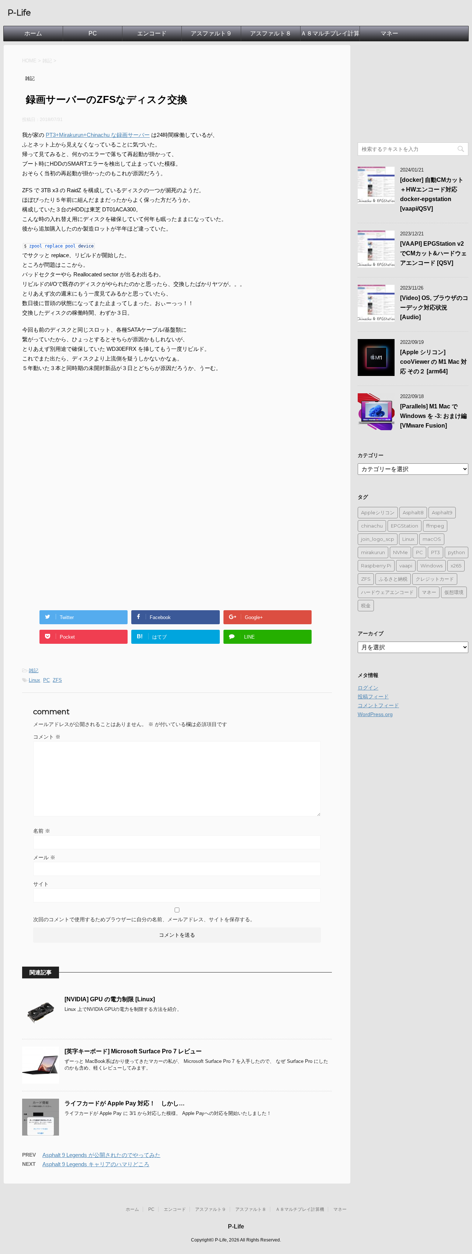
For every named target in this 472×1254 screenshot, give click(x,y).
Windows (431, 566)
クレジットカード (435, 579)
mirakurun (373, 552)
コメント (46, 737)
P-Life (19, 13)
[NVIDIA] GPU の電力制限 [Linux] (110, 999)
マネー (389, 33)
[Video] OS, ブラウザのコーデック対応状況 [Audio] (434, 307)
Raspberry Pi (376, 566)
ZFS (57, 680)
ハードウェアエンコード (387, 592)
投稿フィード (373, 696)
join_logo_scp (377, 539)
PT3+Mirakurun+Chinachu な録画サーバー (98, 135)
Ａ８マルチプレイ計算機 (330, 35)
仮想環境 (454, 592)
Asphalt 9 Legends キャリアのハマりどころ (95, 1164)
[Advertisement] (84, 439)
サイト (41, 884)
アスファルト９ (211, 33)
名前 (41, 831)
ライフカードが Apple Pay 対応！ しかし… (125, 1103)
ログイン (368, 688)
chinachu (372, 526)
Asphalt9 (442, 512)
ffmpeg (435, 526)
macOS (432, 539)
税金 (366, 605)
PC (92, 33)
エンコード (152, 33)
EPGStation (404, 526)
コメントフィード (378, 705)
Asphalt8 (413, 512)
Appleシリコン (378, 512)
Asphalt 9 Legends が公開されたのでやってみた (101, 1155)
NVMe (400, 552)
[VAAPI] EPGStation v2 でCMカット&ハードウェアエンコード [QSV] (433, 253)
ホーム (33, 33)
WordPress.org (375, 714)
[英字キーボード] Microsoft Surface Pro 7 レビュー (133, 1051)
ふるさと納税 (393, 579)
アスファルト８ (270, 33)
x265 (456, 566)
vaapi (405, 566)
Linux (34, 680)
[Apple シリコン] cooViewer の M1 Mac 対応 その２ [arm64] (433, 361)
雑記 (33, 670)
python (456, 552)
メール (44, 857)
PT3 (435, 552)
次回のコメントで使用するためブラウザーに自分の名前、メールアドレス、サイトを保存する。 (144, 919)
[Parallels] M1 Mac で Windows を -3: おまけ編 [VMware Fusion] (433, 416)
